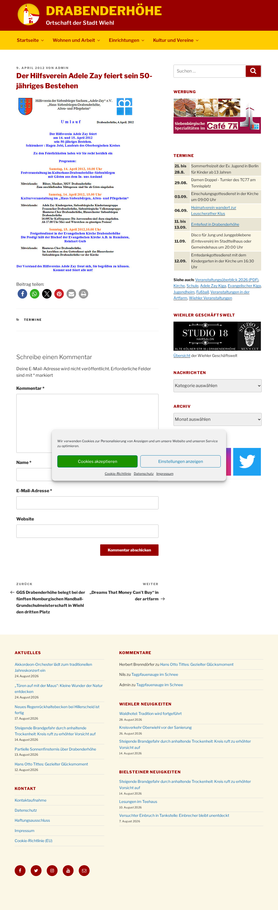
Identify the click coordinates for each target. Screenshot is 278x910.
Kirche (179, 285)
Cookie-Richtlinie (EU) (33, 840)
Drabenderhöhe (104, 11)
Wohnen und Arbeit (74, 40)
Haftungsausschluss (32, 820)
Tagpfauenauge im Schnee (154, 674)
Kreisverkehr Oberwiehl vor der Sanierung (155, 727)
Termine (33, 320)
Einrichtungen (124, 40)
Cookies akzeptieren (97, 461)
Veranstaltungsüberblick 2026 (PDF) (226, 279)
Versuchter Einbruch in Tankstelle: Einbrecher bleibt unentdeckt (174, 815)
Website (25, 519)
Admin (62, 68)
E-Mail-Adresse (34, 490)
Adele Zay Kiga (213, 285)
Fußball (202, 292)
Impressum (164, 474)
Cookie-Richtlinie (118, 474)
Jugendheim (184, 292)
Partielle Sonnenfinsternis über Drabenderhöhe (55, 749)
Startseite (28, 40)
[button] (22, 294)
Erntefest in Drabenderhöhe (215, 224)
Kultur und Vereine (173, 40)
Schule (192, 285)
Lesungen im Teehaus (138, 801)
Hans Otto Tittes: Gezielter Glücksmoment (51, 764)
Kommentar (30, 388)
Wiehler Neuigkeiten (145, 704)
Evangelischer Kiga (244, 285)
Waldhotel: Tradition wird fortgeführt (150, 713)
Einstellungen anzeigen (180, 461)
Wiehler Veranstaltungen (210, 298)
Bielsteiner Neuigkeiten (150, 772)
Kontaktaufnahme (30, 800)
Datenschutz (144, 474)
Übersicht (181, 355)
